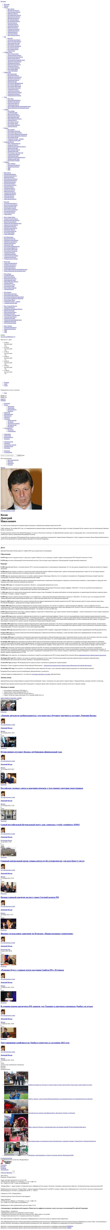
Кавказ (6, 128)
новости (3, 399)
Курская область (12, 23)
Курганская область (13, 103)
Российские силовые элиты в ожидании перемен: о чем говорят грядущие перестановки (42, 788)
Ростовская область (13, 47)
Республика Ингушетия (14, 132)
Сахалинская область (14, 154)
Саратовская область (14, 91)
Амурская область (13, 145)
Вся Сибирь (11, 111)
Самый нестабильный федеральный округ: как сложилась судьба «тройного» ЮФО (40, 824)
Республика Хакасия (14, 125)
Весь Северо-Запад (13, 54)
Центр (6, 7)
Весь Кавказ (11, 129)
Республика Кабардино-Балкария (17, 134)
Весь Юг (10, 38)
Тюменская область (13, 105)
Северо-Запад (8, 52)
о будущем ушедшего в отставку (41, 674)
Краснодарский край (14, 43)
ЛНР (9, 168)
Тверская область (13, 32)
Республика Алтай (13, 122)
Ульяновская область (14, 94)
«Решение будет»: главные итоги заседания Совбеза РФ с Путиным (32, 970)
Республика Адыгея (13, 44)
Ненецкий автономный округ (16, 60)
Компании (11, 463)
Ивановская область (13, 18)
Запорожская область (14, 165)
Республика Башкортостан (15, 83)
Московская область (13, 10)
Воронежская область (14, 16)
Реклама (6, 382)
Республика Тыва (13, 123)
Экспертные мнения (14, 423)
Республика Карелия (14, 67)
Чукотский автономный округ (16, 157)
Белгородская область (14, 12)
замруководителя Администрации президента (92, 655)
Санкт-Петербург (13, 71)
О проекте (4, 1165)
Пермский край (12, 81)
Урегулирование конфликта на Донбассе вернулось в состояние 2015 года (35, 1043)
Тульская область (13, 33)
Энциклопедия (12, 420)
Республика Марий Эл (14, 84)
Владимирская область (14, 15)
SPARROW (70, 1226)
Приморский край (13, 151)
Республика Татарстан (14, 88)
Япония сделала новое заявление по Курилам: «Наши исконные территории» (37, 933)
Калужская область (13, 20)
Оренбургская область (14, 78)
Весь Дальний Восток (14, 143)
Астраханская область (14, 40)
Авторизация (4, 1169)
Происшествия (8, 414)
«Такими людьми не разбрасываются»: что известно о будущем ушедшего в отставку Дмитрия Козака (48, 715)
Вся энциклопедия (13, 460)
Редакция (3, 1168)
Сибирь (6, 109)
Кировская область (13, 75)
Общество (7, 412)
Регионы (3, 1)
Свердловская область (14, 100)
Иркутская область (13, 114)
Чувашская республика (14, 95)
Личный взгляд (12, 425)
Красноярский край (13, 117)
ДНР (9, 169)
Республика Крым (13, 49)
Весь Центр (11, 9)
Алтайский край (12, 112)
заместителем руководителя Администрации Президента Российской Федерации (68, 665)
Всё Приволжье (12, 74)
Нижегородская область (15, 77)
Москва (6, 6)
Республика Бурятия (14, 160)
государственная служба (8, 510)
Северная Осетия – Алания (15, 139)
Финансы (10, 411)
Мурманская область (14, 63)
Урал (5, 97)
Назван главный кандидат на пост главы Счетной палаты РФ (30, 897)
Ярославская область (14, 35)
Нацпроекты (8, 415)
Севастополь (11, 50)
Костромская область (14, 21)
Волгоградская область (14, 41)
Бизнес (6, 405)
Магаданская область (14, 149)
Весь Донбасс (12, 163)
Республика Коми (13, 69)
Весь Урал (10, 98)
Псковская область (13, 66)
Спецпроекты (8, 428)
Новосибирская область (14, 118)
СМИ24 (69, 1228)
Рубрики (3, 400)
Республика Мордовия (14, 86)
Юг (5, 37)
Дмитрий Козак (6, 728)
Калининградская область (15, 57)
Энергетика (11, 408)
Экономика (11, 406)
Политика (7, 403)
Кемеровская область (14, 115)
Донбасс (6, 162)
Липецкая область (13, 24)
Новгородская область (14, 64)
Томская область (12, 126)
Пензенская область (13, 80)
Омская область (12, 120)
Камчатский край (13, 148)
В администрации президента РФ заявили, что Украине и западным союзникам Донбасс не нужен (47, 1006)
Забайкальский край (13, 159)
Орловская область (13, 26)
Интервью (11, 426)
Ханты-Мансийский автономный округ (19, 106)
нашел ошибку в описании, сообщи (11, 698)
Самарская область (13, 89)
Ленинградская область (14, 61)
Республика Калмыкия (14, 46)
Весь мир (7, 4)
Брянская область (13, 13)
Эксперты (7, 419)
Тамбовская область (13, 30)
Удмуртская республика (14, 92)
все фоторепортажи (6, 1158)
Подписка (10, 429)
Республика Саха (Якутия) (15, 152)
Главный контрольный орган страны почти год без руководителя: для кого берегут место (42, 861)
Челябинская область (14, 101)
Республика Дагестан (14, 131)
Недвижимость (12, 409)
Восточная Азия (5, 949)
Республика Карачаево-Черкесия (17, 135)
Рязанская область (13, 27)
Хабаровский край (13, 156)
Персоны (10, 461)
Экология (7, 417)
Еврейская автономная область (17, 146)
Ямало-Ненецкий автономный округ (18, 108)
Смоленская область (13, 29)
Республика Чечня (13, 137)
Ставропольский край (14, 140)
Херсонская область (13, 166)
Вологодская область (14, 58)
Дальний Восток (9, 142)
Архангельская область (14, 55)
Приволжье (7, 72)
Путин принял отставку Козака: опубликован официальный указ (31, 752)
